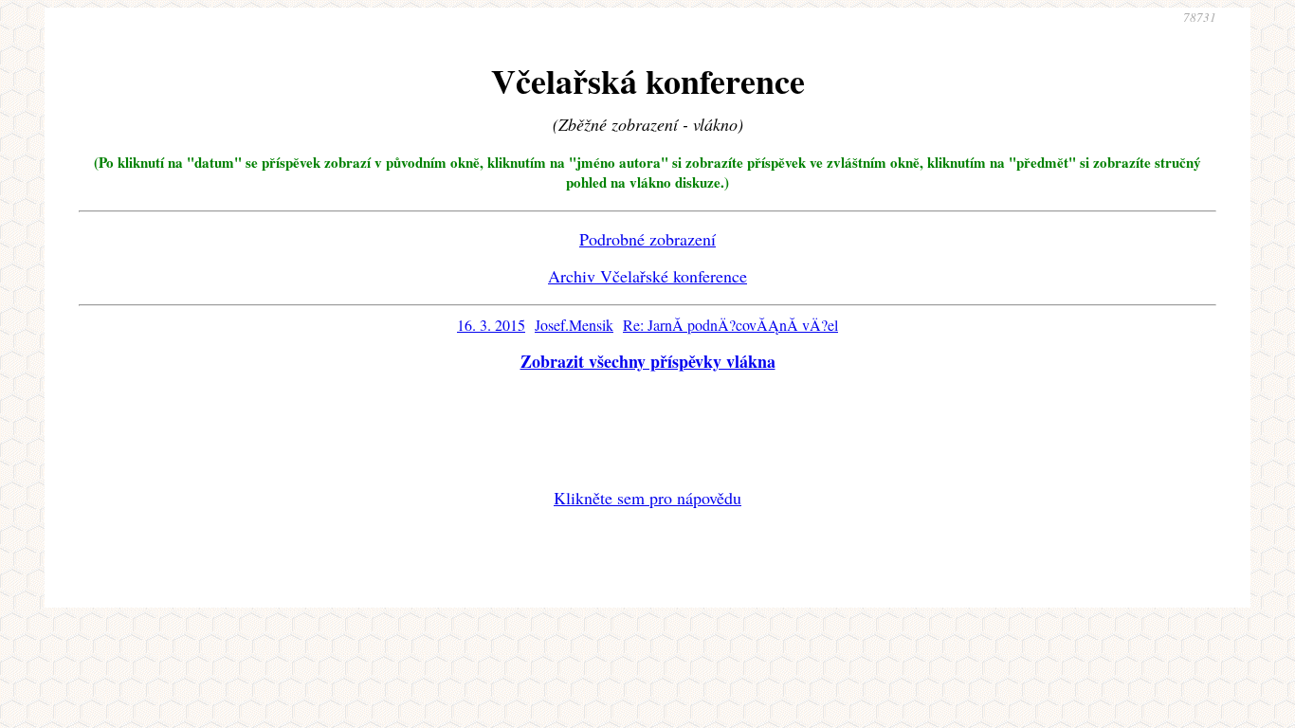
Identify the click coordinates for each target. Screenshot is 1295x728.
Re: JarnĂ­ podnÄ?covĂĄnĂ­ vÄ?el (730, 325)
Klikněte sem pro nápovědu (647, 497)
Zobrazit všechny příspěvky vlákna (647, 361)
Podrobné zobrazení (647, 239)
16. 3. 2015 (491, 325)
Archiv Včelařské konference (647, 275)
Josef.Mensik (574, 325)
